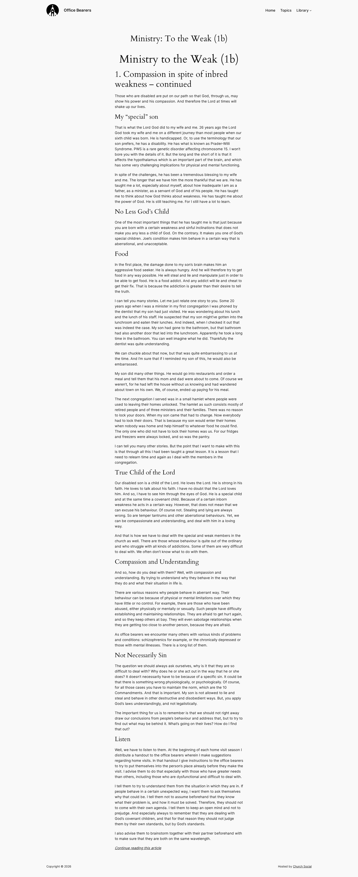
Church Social (302, 866)
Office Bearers (77, 10)
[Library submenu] (311, 10)
